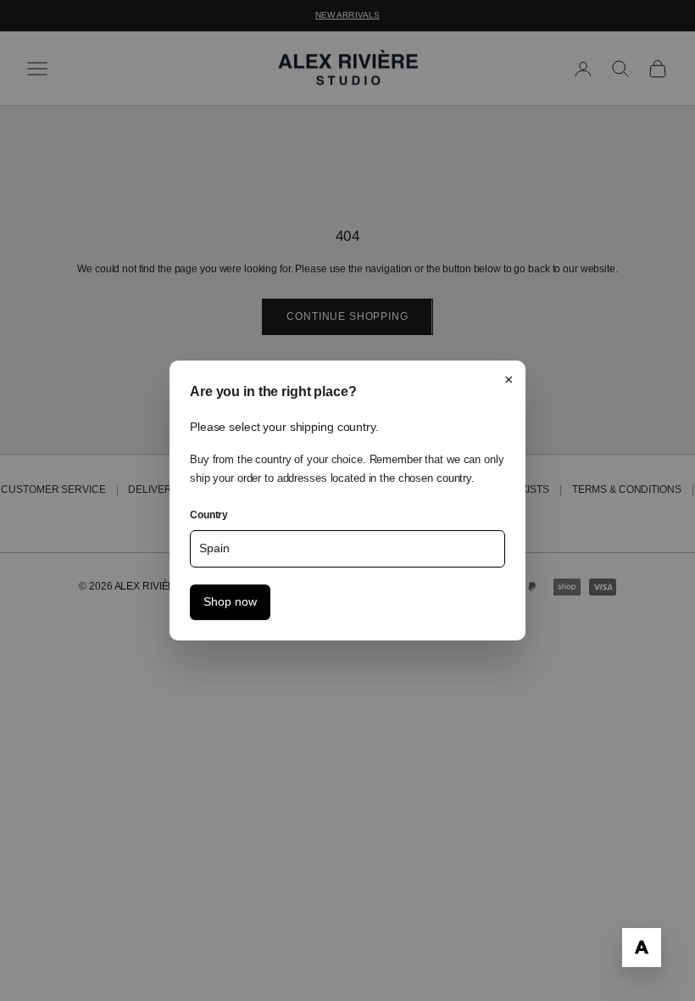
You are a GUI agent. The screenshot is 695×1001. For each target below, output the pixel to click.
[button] (641, 947)
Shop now (230, 602)
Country (209, 515)
